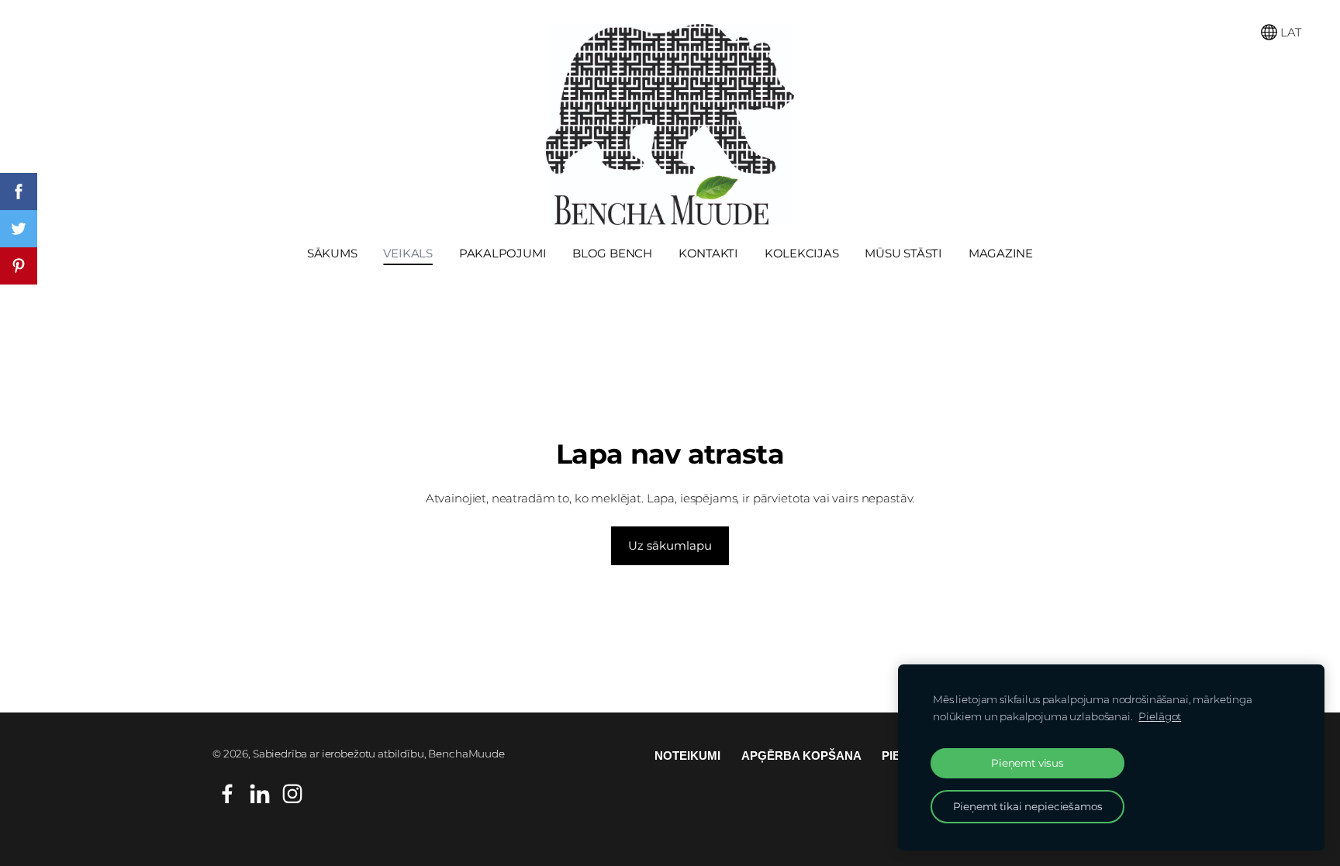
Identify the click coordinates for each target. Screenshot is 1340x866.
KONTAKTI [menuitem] (708, 253)
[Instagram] (292, 794)
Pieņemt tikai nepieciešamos (1028, 806)
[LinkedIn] (260, 794)
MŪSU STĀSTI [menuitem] (903, 253)
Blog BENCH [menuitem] (612, 253)
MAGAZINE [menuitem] (1001, 253)
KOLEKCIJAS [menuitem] (802, 253)
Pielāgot (1159, 716)
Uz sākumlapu (670, 545)
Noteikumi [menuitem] (687, 755)
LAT (1289, 32)
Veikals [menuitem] (407, 253)
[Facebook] (227, 794)
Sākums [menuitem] (332, 253)
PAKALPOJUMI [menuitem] (503, 253)
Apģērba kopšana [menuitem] (801, 755)
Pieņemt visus (1027, 763)
